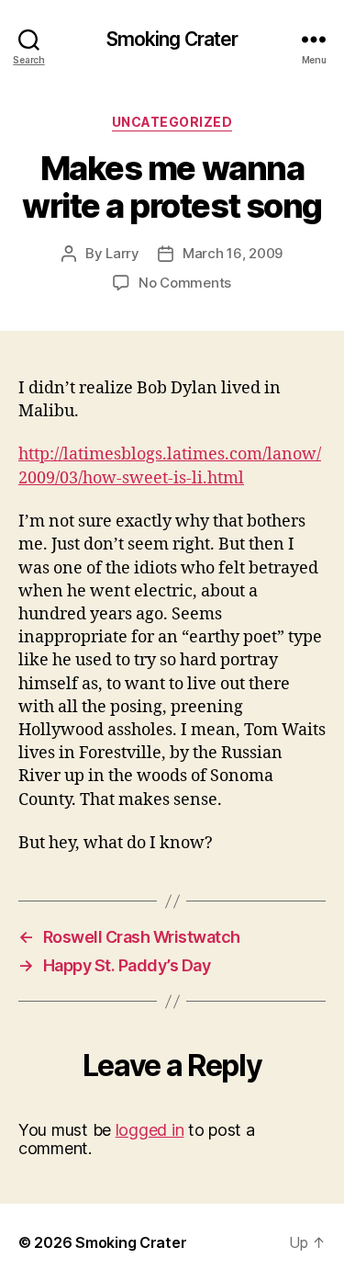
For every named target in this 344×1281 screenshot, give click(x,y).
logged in (150, 1129)
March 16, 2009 (233, 253)
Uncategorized (172, 122)
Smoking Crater (172, 39)
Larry (122, 253)
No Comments (185, 282)
